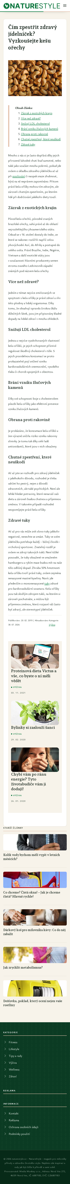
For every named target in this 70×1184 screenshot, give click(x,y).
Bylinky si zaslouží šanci (33, 727)
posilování (18, 176)
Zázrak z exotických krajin (36, 113)
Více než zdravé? (31, 118)
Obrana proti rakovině (34, 134)
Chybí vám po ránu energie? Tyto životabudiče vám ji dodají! (28, 781)
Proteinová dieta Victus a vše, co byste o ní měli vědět (33, 675)
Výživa (52, 624)
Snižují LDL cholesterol (35, 123)
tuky (47, 583)
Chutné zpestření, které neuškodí (41, 139)
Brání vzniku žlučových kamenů (39, 129)
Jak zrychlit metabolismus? (23, 967)
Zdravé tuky (28, 144)
